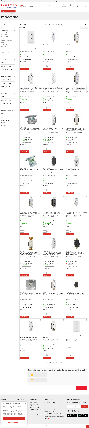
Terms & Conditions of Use (58, 425)
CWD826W (22, 333)
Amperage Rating (6, 76)
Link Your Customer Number (68, 1)
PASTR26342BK (46, 168)
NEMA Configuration (7, 110)
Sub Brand (4, 93)
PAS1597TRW (69, 44)
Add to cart (24, 68)
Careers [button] (45, 11)
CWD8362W (69, 127)
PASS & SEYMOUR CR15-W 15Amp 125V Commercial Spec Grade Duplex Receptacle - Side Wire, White (76, 212)
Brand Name (4, 56)
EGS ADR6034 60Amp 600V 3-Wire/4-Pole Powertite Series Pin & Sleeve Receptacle (30, 170)
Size (2, 114)
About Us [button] (56, 11)
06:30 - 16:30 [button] (23, 6)
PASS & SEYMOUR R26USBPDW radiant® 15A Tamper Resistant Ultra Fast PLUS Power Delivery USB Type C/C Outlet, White (53, 253)
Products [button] (8, 11)
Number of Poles (6, 80)
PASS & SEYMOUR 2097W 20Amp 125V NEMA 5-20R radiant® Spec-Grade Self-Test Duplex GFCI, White (53, 336)
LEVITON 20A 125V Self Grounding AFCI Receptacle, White (74, 335)
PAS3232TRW (23, 209)
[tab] (8, 25)
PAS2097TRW (23, 86)
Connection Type (6, 103)
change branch (32, 6)
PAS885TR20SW (47, 127)
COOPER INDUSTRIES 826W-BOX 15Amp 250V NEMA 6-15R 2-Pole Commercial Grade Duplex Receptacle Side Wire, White (30, 336)
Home (2, 13)
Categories (4, 30)
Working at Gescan (44, 1)
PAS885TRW (46, 86)
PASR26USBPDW (47, 251)
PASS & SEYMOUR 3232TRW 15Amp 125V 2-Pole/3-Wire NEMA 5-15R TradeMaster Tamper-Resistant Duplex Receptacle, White (30, 212)
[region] (14, 414)
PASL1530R (68, 292)
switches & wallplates (9, 13)
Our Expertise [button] (22, 11)
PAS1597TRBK (46, 209)
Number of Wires (6, 83)
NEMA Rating (4, 107)
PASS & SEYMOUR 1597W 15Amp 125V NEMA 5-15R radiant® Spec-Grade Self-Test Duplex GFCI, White (53, 295)
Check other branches (26, 59)
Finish (2, 117)
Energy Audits (33, 413)
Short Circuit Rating (5, 121)
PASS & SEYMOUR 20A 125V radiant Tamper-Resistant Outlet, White (53, 129)
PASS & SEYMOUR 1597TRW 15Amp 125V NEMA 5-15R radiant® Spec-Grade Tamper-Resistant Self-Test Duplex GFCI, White (76, 47)
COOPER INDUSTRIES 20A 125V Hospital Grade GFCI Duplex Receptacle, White (76, 170)
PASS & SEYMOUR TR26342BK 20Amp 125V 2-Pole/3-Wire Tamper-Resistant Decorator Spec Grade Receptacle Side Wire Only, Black (53, 171)
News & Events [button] (69, 11)
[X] (25, 403)
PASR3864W (23, 292)
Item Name (4, 59)
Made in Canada (6, 66)
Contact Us (82, 11)
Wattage (4, 125)
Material (3, 90)
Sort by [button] (85, 24)
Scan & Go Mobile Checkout (34, 404)
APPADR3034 (23, 127)
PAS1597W (45, 292)
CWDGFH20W (69, 168)
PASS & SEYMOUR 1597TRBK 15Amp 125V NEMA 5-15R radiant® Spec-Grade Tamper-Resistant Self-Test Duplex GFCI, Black (53, 212)
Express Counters (34, 407)
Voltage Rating (6, 86)
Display (3, 24)
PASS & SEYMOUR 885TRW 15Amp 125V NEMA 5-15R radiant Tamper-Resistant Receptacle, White (53, 88)
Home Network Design (36, 415)
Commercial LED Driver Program (36, 410)
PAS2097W (45, 333)
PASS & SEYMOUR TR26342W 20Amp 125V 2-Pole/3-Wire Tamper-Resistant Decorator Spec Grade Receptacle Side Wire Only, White (76, 88)
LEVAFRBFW (68, 333)
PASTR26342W (69, 86)
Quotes (36, 1)
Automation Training (35, 417)
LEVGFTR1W (22, 44)
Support (4, 1)
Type (2, 63)
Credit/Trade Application (54, 1)
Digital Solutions (34, 402)
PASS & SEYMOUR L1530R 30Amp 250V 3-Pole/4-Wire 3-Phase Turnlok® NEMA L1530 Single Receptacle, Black (75, 295)
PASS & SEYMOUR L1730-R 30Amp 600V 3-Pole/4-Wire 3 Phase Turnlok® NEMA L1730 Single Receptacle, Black (75, 253)
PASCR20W (45, 44)
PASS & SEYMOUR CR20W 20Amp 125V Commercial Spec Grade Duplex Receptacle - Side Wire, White (53, 47)
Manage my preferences (14, 422)
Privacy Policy (19, 415)
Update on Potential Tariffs (81, 1)
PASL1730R (68, 251)
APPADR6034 (23, 168)
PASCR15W (68, 209)
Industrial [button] (34, 11)
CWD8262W (23, 251)
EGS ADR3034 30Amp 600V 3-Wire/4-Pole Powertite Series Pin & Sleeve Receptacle (30, 129)
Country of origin (6, 69)
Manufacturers (6, 52)
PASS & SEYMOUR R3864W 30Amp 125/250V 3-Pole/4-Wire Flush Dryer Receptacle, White (30, 294)
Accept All (14, 418)
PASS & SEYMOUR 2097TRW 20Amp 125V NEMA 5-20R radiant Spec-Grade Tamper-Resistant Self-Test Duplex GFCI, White (31, 88)
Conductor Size (6, 100)
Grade (3, 97)
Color (3, 73)
